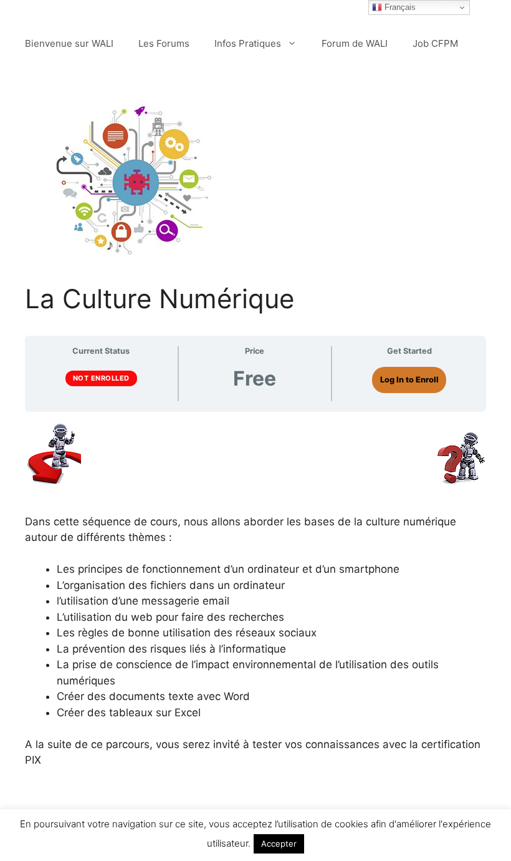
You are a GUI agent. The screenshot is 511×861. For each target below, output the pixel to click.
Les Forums (163, 43)
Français (399, 7)
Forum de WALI (355, 43)
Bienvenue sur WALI (69, 43)
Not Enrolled (101, 378)
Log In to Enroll (409, 379)
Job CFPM (435, 43)
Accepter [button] (279, 844)
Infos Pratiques (247, 43)
